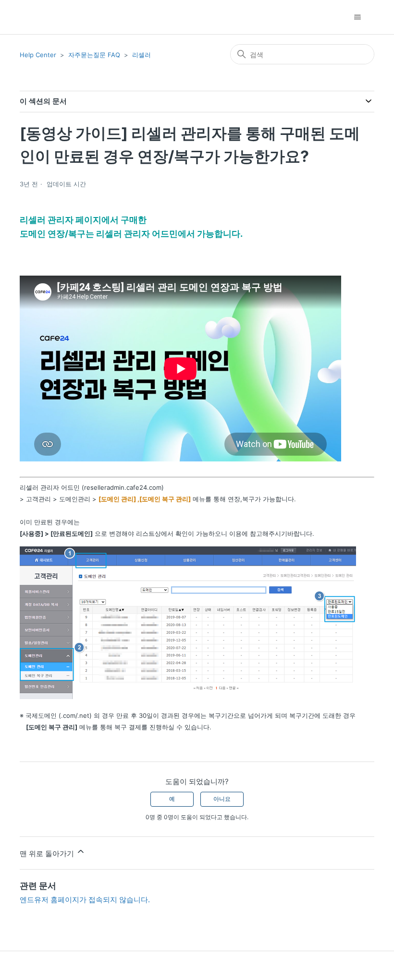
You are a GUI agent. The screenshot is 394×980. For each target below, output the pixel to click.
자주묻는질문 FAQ (94, 55)
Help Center (38, 55)
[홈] (37, 17)
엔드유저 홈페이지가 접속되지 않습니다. (85, 899)
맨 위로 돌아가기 (48, 853)
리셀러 (141, 55)
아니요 (222, 798)
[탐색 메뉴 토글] (357, 17)
